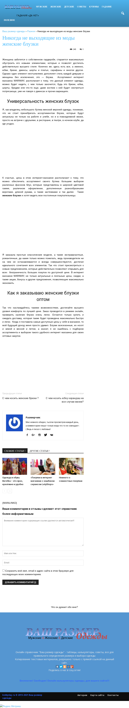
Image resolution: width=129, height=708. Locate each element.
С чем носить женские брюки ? (20, 398)
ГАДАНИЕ (107, 6)
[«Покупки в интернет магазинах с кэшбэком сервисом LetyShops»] (43, 466)
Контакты (113, 695)
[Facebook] (28, 435)
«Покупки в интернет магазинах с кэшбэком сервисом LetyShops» (43, 481)
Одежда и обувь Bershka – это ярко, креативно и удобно (12, 481)
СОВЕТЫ (81, 6)
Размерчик (33, 417)
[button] (123, 13)
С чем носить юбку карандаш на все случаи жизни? (65, 400)
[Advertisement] (43, 152)
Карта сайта (97, 695)
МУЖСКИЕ (41, 6)
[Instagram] (41, 435)
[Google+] (34, 435)
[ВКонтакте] (57, 666)
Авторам (82, 695)
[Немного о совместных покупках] (71, 466)
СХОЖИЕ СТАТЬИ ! (15, 450)
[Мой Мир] (68, 666)
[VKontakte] (53, 435)
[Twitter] (60, 666)
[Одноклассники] (64, 666)
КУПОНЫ (94, 6)
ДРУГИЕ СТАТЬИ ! (40, 450)
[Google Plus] (72, 666)
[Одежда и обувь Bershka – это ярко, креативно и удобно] (14, 466)
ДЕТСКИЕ (69, 6)
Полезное (9, 20)
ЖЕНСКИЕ (55, 6)
